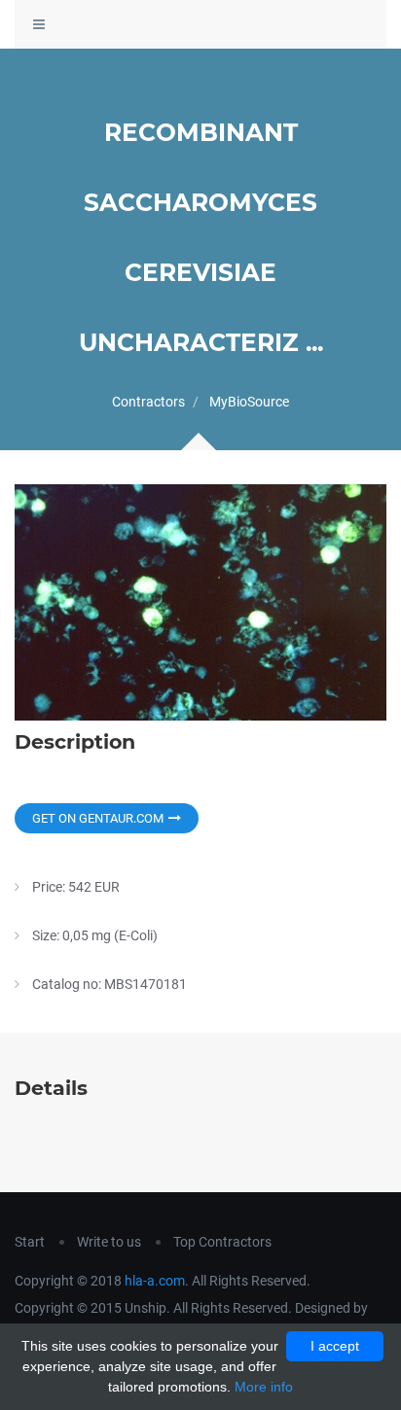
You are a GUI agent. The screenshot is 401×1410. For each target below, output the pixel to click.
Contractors (148, 401)
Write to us (109, 1242)
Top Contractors (222, 1242)
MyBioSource (249, 401)
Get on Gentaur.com (98, 818)
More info (264, 1386)
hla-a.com (155, 1280)
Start (30, 1242)
